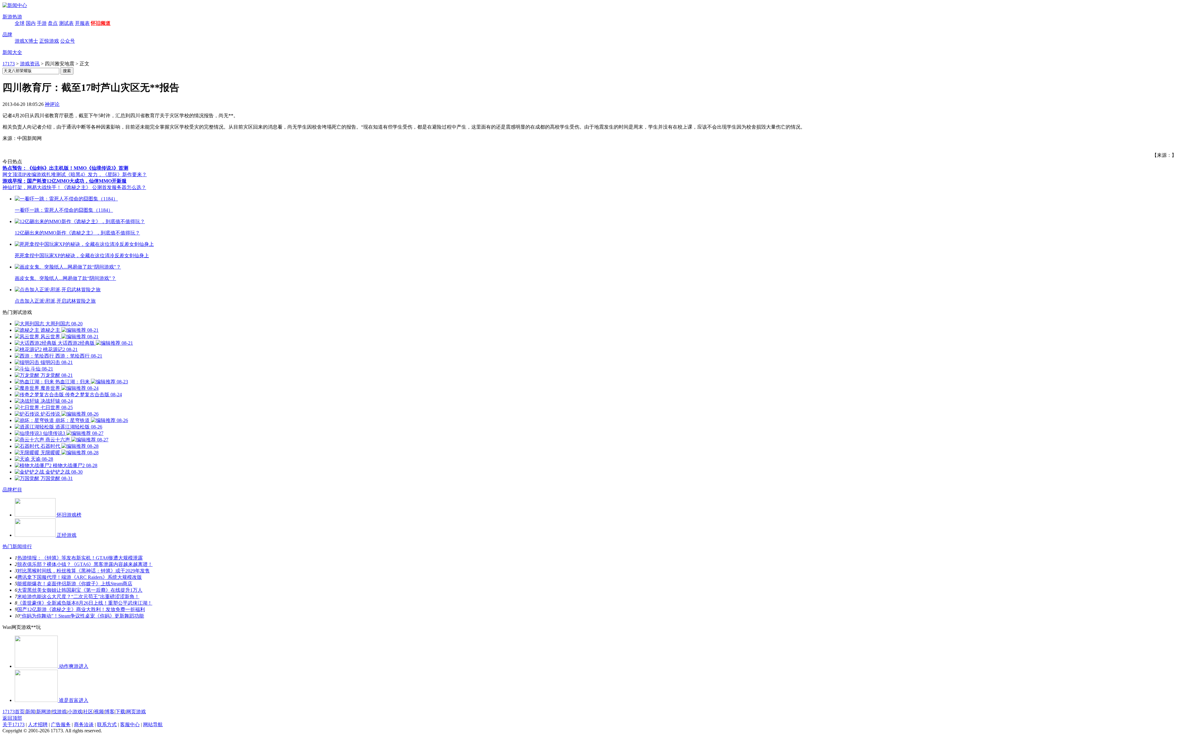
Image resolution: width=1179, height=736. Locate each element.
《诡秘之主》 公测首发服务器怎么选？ (103, 187)
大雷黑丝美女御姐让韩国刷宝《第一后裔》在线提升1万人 (79, 590)
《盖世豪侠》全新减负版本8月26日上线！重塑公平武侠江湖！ (84, 603)
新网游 (43, 711)
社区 (88, 711)
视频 (99, 711)
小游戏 (75, 711)
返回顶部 (12, 718)
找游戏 (59, 711)
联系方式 (107, 724)
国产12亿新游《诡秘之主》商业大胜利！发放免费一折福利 (81, 609)
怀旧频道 (101, 23)
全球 (20, 23)
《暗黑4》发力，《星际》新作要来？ (106, 174)
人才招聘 (38, 724)
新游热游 (12, 16)
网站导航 (153, 724)
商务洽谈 (84, 724)
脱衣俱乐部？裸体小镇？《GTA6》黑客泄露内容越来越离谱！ (85, 564)
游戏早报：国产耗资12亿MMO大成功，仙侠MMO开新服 (64, 181)
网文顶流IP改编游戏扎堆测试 (34, 174)
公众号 (67, 41)
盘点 (53, 23)
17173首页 (13, 711)
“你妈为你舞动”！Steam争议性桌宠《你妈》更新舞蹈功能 (82, 615)
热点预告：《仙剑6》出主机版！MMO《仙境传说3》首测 (65, 168)
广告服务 (61, 724)
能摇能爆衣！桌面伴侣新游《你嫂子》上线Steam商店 (74, 583)
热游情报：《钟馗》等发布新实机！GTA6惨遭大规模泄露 (80, 557)
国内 (31, 23)
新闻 (30, 711)
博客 (110, 711)
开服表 (82, 23)
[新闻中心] (14, 5)
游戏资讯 (30, 63)
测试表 (66, 23)
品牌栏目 (12, 489)
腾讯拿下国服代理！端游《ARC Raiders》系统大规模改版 (79, 577)
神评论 (52, 104)
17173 (8, 63)
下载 (120, 711)
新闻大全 (12, 52)
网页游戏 (136, 711)
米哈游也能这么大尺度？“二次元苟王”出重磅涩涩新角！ (78, 596)
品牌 (7, 34)
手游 (42, 23)
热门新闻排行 (17, 546)
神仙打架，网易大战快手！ (31, 187)
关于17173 (13, 724)
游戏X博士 (26, 41)
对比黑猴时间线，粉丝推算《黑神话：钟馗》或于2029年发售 (83, 570)
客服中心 (130, 724)
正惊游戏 (49, 41)
